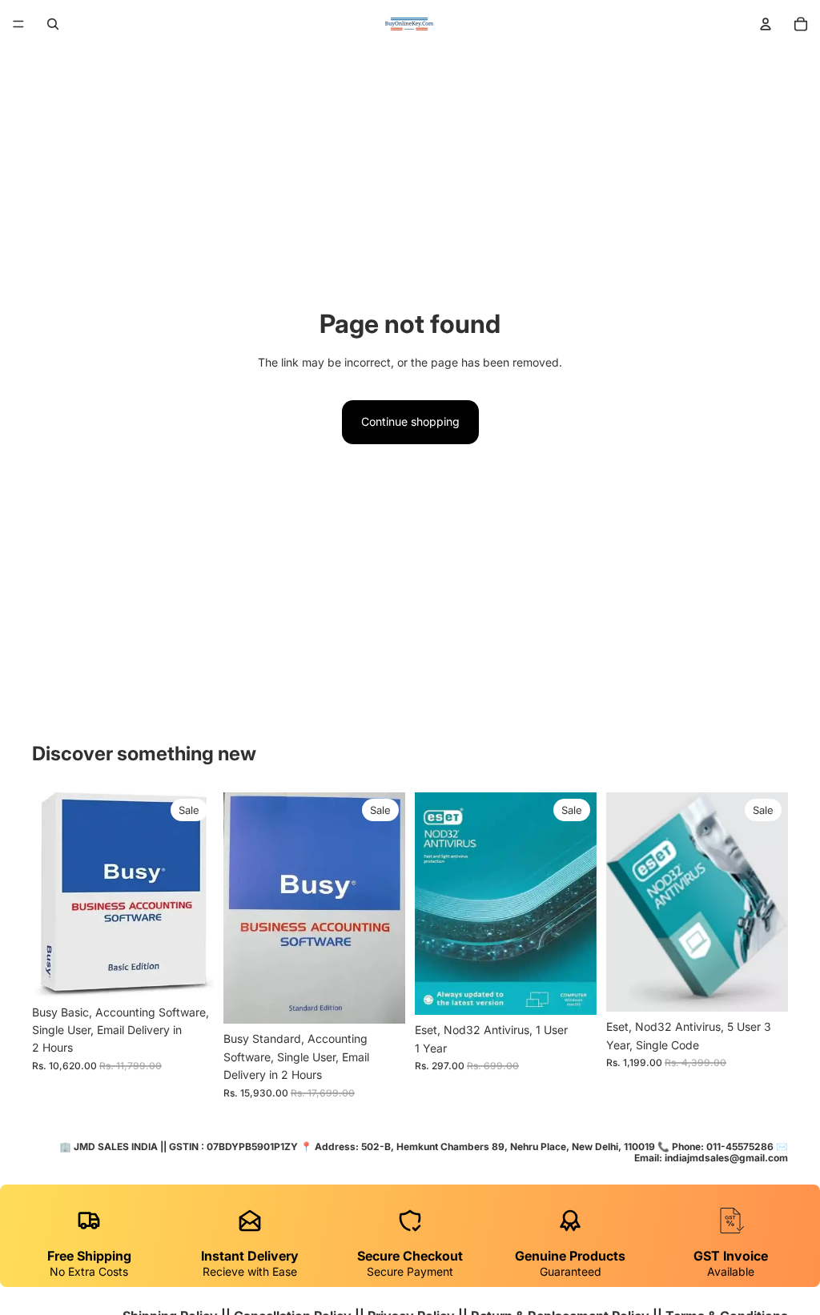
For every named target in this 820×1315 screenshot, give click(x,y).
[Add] (189, 972)
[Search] (52, 24)
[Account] (765, 24)
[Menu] (18, 24)
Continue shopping (410, 421)
